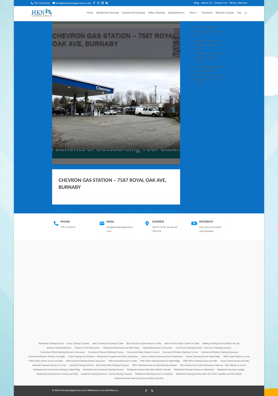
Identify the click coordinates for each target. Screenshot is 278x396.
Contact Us (220, 3)
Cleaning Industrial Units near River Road (121, 348)
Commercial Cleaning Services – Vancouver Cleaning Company (203, 348)
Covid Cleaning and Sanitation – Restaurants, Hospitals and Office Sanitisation (103, 357)
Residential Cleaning (107, 13)
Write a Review (238, 3)
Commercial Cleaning (133, 13)
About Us (206, 3)
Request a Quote (225, 13)
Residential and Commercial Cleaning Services (103, 370)
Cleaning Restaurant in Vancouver (157, 348)
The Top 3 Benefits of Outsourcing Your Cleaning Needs (207, 32)
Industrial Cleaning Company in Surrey (49, 365)
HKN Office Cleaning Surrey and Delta (200, 361)
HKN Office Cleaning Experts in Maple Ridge (160, 361)
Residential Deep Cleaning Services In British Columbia (139, 378)
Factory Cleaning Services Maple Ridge (203, 357)
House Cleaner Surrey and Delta (235, 361)
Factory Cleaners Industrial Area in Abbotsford (162, 357)
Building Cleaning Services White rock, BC (221, 344)
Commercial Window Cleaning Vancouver (219, 352)
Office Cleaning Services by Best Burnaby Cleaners (154, 365)
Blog (196, 3)
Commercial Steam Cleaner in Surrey (143, 352)
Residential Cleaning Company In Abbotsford (194, 370)
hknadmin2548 (62, 51)
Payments (207, 13)
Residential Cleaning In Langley (231, 370)
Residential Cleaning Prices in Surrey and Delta (57, 374)
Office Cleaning (156, 13)
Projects (91, 51)
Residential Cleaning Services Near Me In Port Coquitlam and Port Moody (209, 374)
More (193, 13)
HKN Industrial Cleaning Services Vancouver (85, 361)
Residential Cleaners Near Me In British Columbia (149, 370)
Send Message (238, 325)
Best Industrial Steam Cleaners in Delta (182, 344)
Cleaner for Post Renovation (87, 348)
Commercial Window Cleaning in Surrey (180, 352)
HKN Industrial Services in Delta (122, 361)
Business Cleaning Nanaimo (59, 348)
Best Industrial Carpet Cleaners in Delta (144, 344)
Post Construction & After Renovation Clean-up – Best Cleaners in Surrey (213, 365)
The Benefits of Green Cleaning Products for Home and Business (210, 58)
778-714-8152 (41, 3)
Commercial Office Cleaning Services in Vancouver (62, 352)
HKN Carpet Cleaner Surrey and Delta (46, 361)
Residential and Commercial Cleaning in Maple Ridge (56, 370)
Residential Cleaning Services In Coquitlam (154, 374)
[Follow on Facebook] (146, 390)
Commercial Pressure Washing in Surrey (106, 352)
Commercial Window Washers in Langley (46, 357)
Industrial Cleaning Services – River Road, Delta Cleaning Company (99, 365)
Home (90, 13)
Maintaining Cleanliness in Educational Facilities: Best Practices (207, 45)
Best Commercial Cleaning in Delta (108, 344)
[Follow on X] (152, 390)
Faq (239, 13)
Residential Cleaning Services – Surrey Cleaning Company (64, 344)
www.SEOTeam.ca (108, 390)
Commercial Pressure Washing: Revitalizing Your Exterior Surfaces (210, 80)
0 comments (104, 51)
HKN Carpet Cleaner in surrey (236, 357)
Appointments (176, 13)
